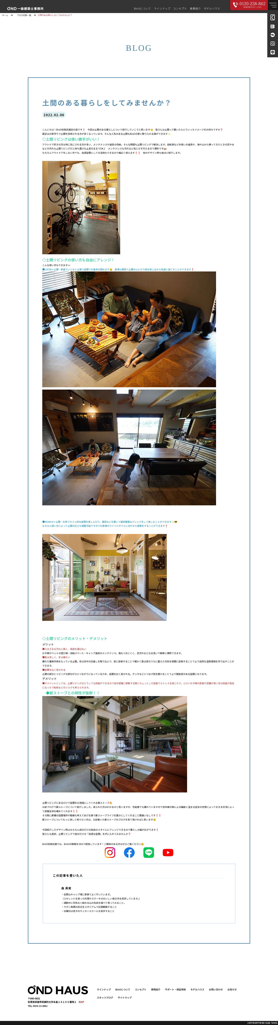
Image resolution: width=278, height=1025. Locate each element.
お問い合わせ (216, 989)
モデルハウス (212, 8)
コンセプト (180, 8)
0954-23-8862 (40, 1006)
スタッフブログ (105, 997)
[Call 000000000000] (249, 5)
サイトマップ (125, 997)
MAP (81, 1002)
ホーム (5, 15)
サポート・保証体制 (175, 989)
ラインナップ (162, 8)
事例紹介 (155, 989)
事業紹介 (195, 8)
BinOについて (142, 8)
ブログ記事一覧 (24, 15)
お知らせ (232, 989)
